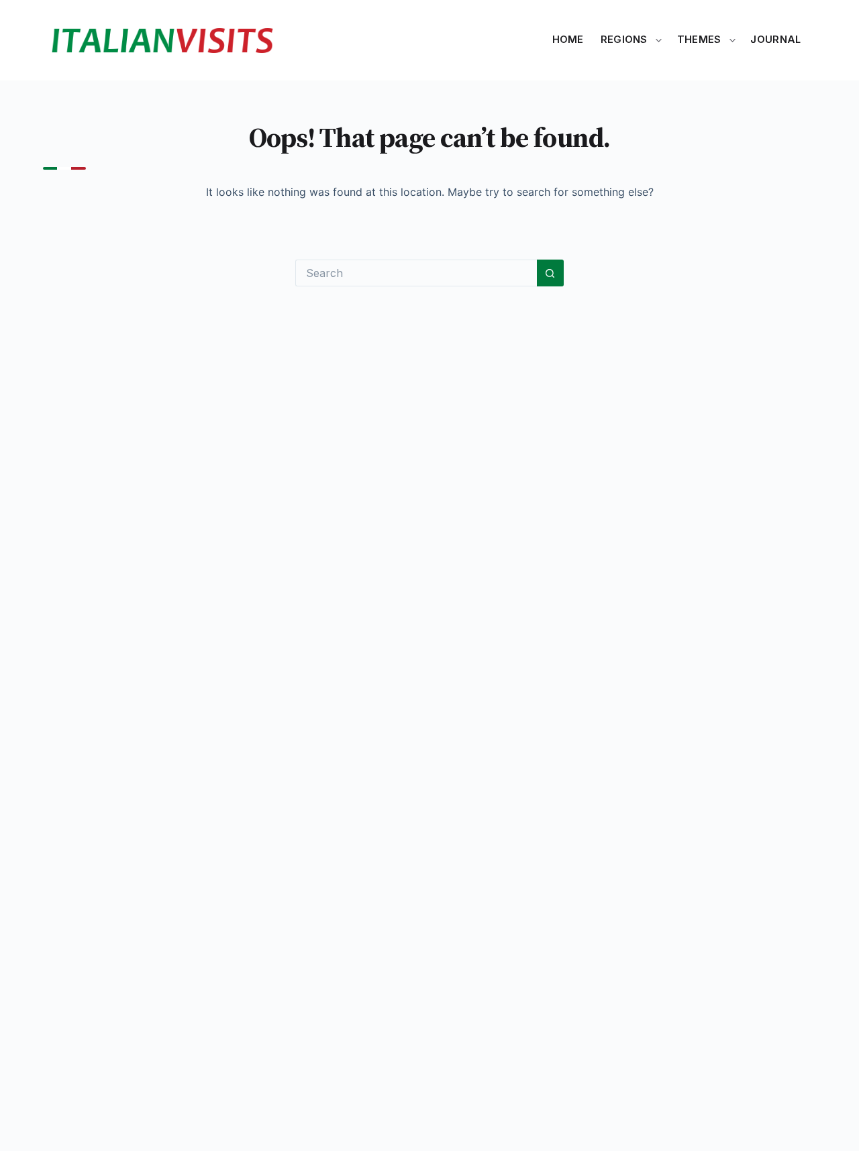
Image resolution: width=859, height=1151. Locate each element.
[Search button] (550, 273)
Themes (699, 40)
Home (568, 40)
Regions (624, 40)
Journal (775, 40)
